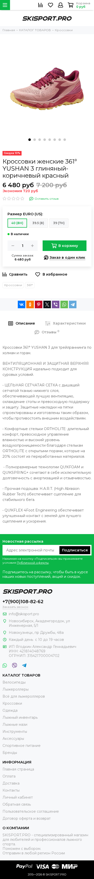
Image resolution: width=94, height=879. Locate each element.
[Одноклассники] (30, 304)
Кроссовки (13, 285)
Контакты (11, 790)
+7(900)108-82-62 (23, 601)
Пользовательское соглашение (31, 811)
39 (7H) (59, 223)
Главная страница (18, 769)
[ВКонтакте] (21, 304)
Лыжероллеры (16, 689)
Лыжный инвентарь (20, 717)
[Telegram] (72, 304)
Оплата (9, 776)
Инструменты (15, 731)
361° (30, 285)
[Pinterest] (38, 304)
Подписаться (75, 550)
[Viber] (55, 304)
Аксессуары (13, 738)
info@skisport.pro (24, 614)
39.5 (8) (38, 223)
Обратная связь (17, 804)
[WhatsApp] (64, 304)
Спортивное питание (22, 745)
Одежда (10, 710)
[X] (47, 304)
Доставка (11, 783)
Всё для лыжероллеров (24, 696)
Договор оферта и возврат (27, 818)
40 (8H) (17, 223)
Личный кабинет (18, 797)
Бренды (10, 752)
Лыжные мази (15, 724)
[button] (29, 139)
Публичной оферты (33, 562)
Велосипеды (14, 682)
